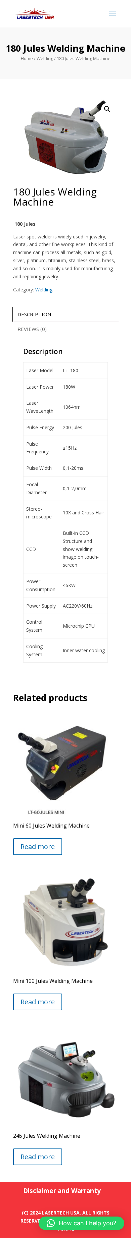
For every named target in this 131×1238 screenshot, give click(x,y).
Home (27, 58)
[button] (107, 109)
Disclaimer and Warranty (62, 1190)
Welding (45, 58)
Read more (37, 846)
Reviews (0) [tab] (32, 329)
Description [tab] (34, 314)
